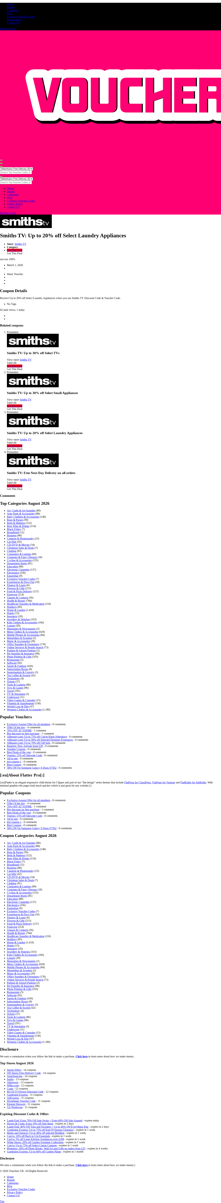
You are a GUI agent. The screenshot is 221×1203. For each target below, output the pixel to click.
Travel (10, 690)
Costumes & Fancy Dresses (22, 557)
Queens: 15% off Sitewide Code (24, 755)
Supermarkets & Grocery (20, 672)
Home (10, 4)
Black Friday (14, 529)
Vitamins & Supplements (20, 703)
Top (2, 1201)
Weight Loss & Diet (18, 706)
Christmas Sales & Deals (20, 547)
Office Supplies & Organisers (23, 644)
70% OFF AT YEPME (19, 730)
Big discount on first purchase (23, 733)
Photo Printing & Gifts (19, 656)
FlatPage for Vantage (163, 782)
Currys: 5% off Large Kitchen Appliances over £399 (35, 1139)
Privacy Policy (15, 19)
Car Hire (11, 541)
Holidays (12, 606)
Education (12, 566)
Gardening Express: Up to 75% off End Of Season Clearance (40, 1129)
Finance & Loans (16, 585)
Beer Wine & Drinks (18, 526)
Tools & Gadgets (16, 684)
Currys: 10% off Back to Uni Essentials (28, 1136)
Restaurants (13, 659)
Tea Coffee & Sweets (18, 675)
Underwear (13, 697)
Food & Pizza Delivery (19, 591)
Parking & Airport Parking (21, 650)
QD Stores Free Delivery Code (24, 1073)
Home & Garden (16, 610)
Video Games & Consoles (21, 700)
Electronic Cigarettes (18, 569)
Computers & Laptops (19, 554)
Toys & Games (15, 687)
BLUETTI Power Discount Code (25, 1091)
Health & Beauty (16, 600)
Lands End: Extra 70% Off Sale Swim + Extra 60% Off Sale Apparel (44, 1120)
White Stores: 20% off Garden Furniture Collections (35, 1142)
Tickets (11, 681)
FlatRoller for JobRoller (193, 782)
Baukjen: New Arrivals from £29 (25, 746)
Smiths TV (20, 244)
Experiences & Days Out (20, 582)
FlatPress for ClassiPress (137, 782)
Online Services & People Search (25, 647)
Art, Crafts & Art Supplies (21, 510)
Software (12, 662)
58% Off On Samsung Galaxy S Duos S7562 (31, 767)
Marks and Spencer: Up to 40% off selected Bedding (35, 1132)
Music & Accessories (18, 641)
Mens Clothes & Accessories (22, 631)
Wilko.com (13, 1085)
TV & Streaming (16, 694)
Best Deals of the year (19, 752)
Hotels (10, 613)
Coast (10, 1088)
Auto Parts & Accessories (21, 513)
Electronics (13, 572)
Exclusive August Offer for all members (28, 724)
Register (5, 28)
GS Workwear (15, 1107)
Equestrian (12, 575)
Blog (9, 13)
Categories (12, 10)
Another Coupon (16, 749)
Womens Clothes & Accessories (24, 709)
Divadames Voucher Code (21, 1101)
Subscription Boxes (17, 669)
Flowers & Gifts (16, 588)
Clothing (11, 551)
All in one (12, 758)
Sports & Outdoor (16, 666)
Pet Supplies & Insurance (20, 653)
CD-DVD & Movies (18, 544)
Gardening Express (17, 1094)
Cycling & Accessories (19, 560)
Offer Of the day (16, 727)
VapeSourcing (14, 1076)
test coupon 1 (14, 761)
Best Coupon (14, 764)
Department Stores (17, 563)
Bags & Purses (15, 519)
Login (13, 28)
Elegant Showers (16, 1104)
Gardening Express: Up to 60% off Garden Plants (34, 1151)
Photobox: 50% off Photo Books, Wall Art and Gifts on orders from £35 (46, 1148)
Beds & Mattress (16, 523)
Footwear (12, 594)
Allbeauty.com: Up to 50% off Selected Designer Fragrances (40, 739)
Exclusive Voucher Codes (21, 16)
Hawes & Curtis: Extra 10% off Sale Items (30, 1123)
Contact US (13, 22)
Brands (11, 7)
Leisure (11, 625)
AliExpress (13, 1097)
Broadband (13, 532)
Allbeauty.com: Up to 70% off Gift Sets (28, 742)
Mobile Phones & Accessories (23, 634)
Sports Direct (14, 1069)
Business (12, 535)
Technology (13, 678)
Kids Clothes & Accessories (22, 622)
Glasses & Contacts (17, 597)
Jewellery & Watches (18, 619)
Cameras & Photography (20, 538)
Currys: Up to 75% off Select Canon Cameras (32, 1145)
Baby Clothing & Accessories (23, 516)
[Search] (1, 166)
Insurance (12, 616)
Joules (10, 1079)
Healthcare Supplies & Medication (25, 603)
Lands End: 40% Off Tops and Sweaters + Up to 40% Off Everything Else (47, 1126)
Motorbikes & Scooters (19, 638)
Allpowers (12, 1082)
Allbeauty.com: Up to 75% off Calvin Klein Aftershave (37, 736)
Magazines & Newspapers (21, 628)
